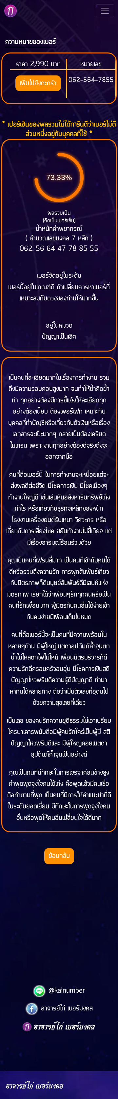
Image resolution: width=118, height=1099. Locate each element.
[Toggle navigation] (105, 10)
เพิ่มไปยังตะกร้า (38, 83)
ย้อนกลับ (59, 856)
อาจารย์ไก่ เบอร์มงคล (66, 1008)
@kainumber (65, 991)
